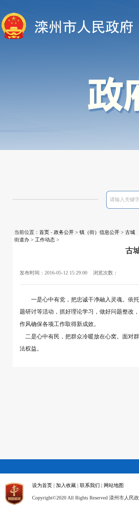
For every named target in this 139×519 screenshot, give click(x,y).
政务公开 (64, 232)
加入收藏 (66, 485)
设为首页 (42, 485)
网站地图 (114, 485)
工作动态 (45, 239)
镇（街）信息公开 (99, 232)
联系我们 (90, 485)
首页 (44, 232)
